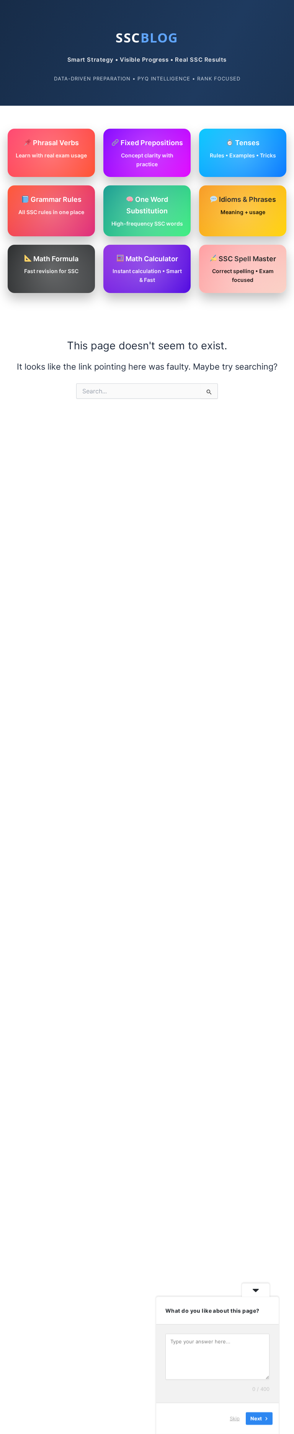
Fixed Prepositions (151, 153)
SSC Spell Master (244, 269)
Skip (235, 1418)
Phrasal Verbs (51, 149)
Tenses (243, 149)
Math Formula (51, 265)
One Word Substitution (147, 210)
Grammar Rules (51, 205)
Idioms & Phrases (246, 205)
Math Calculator (147, 269)
